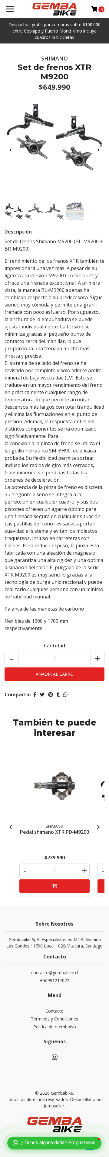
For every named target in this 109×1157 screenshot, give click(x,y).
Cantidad (54, 645)
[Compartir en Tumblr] (58, 694)
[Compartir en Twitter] (42, 694)
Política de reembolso (54, 1027)
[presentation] (11, 150)
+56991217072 (54, 980)
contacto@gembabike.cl (54, 972)
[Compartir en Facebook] (35, 694)
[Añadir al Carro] (54, 886)
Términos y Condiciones (54, 1019)
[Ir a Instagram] (54, 1058)
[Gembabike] (54, 9)
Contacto (54, 1011)
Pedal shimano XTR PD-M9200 (54, 832)
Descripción (18, 231)
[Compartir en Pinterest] (50, 694)
